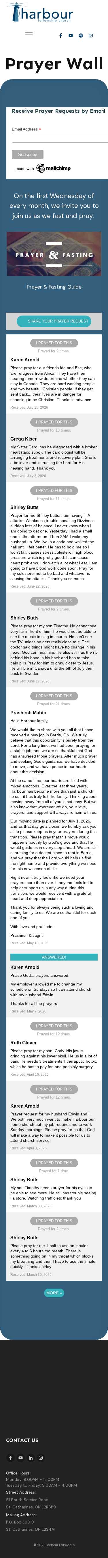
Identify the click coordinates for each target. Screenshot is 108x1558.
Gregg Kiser (23, 438)
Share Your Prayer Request (58, 321)
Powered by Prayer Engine (54, 1310)
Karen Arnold (24, 359)
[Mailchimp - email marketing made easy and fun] (43, 167)
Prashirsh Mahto (28, 712)
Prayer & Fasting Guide (54, 286)
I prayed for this (54, 343)
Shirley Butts (24, 507)
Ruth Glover (23, 1042)
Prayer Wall (54, 63)
